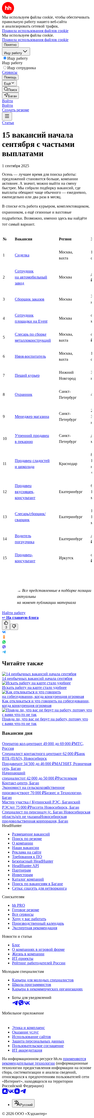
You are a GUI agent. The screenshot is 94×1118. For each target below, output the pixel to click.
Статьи (8, 123)
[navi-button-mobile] (7, 116)
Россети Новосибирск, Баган (54, 807)
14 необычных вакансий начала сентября (37, 678)
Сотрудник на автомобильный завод (31, 277)
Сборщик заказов (29, 299)
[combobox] (23, 1103)
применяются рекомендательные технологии (44, 1061)
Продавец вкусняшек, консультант (25, 492)
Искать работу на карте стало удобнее (34, 687)
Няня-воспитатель (30, 356)
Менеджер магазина (32, 416)
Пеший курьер (27, 375)
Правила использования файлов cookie (35, 40)
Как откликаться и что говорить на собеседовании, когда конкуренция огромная (45, 703)
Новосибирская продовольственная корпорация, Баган (35, 818)
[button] (7, 101)
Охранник (23, 394)
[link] (10, 89)
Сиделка (22, 255)
